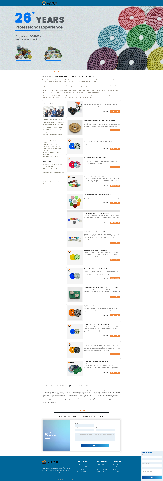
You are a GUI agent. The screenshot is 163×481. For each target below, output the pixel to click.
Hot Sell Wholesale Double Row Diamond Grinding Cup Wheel (100, 120)
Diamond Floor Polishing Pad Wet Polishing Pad (96, 269)
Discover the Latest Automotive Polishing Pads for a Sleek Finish (53, 157)
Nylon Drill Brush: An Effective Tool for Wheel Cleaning (53, 141)
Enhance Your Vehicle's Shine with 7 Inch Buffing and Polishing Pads (52, 165)
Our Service (116, 471)
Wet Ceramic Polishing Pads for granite (94, 176)
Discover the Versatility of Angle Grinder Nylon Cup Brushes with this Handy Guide (53, 173)
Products (89, 3)
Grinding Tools (100, 471)
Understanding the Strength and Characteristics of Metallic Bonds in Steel (52, 169)
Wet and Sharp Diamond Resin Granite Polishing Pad (97, 195)
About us (116, 3)
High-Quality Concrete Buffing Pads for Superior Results (52, 149)
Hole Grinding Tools (102, 469)
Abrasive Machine (101, 464)
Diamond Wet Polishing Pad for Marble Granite (96, 361)
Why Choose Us (117, 467)
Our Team (115, 469)
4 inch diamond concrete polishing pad (94, 232)
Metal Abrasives (81, 469)
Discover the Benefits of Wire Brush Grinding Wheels (53, 177)
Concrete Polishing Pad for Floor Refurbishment (96, 250)
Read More (105, 111)
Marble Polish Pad (101, 467)
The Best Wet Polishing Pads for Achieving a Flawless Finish (53, 153)
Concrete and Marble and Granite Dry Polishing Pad (97, 139)
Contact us (106, 3)
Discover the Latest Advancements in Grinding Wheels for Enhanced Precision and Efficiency (52, 181)
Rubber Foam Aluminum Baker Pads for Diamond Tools (98, 102)
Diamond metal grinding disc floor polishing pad (96, 324)
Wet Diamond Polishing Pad (84, 467)
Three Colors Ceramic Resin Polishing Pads (95, 157)
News (97, 3)
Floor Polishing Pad (81, 471)
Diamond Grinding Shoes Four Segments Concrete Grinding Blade (101, 287)
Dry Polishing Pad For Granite (91, 306)
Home (80, 3)
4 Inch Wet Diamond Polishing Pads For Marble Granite (98, 213)
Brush (78, 464)
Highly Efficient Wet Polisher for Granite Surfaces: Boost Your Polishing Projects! (52, 145)
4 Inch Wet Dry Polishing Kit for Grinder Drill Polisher (97, 343)
